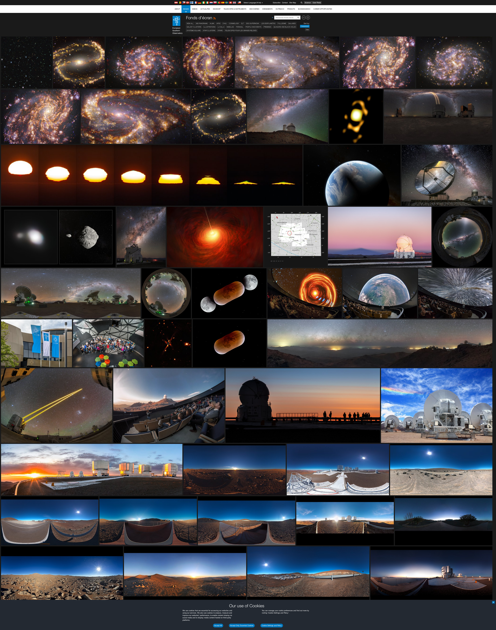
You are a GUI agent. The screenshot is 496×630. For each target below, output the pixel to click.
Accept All (218, 625)
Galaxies (292, 23)
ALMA (212, 23)
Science (308, 3)
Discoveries (254, 9)
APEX (218, 23)
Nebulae (230, 27)
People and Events (253, 27)
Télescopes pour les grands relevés (241, 30)
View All (190, 23)
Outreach (280, 9)
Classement (305, 26)
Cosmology (234, 23)
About (177, 9)
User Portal (317, 3)
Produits (291, 9)
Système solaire (194, 30)
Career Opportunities (322, 9)
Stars (220, 30)
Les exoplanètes (268, 23)
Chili (225, 23)
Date (307, 30)
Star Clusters (209, 30)
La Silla (221, 27)
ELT (242, 23)
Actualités (205, 9)
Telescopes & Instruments (235, 9)
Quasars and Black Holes (285, 27)
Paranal (239, 27)
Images (186, 9)
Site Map (292, 3)
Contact (285, 3)
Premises (267, 27)
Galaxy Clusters (194, 27)
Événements (267, 9)
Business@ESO (304, 9)
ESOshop (216, 9)
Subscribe (276, 3)
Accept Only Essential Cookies (241, 625)
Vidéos (194, 9)
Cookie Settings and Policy (272, 625)
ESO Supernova (252, 23)
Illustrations (209, 27)
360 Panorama (202, 23)
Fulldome (282, 23)
